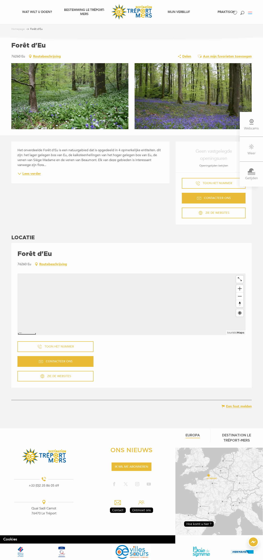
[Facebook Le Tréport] (114, 484)
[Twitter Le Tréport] (126, 484)
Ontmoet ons (141, 510)
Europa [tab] (193, 435)
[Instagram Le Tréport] (137, 484)
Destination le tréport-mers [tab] (236, 437)
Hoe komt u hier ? (198, 523)
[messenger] (253, 546)
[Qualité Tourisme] (61, 551)
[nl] (250, 12)
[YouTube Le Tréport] (149, 484)
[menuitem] (37, 11)
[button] (242, 12)
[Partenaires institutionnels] (20, 551)
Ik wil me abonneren (131, 467)
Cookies (10, 539)
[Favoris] (235, 12)
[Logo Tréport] (44, 456)
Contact (117, 510)
